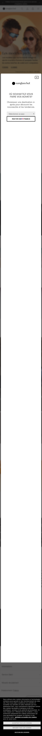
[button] (37, 77)
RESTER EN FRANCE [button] (21, 119)
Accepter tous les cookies (22, 723)
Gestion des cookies (22, 732)
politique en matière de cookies (26, 717)
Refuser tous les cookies (22, 727)
